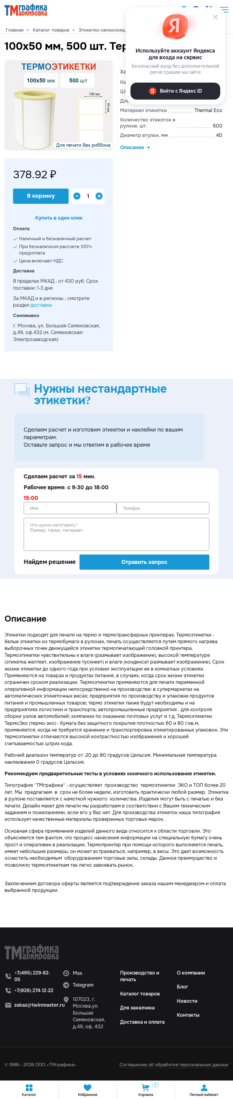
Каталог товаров (140, 994)
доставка (41, 305)
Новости (187, 1001)
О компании (191, 973)
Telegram (83, 985)
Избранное (87, 1094)
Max (77, 973)
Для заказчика (137, 1008)
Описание (132, 147)
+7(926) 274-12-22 (33, 990)
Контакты (188, 1015)
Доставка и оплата (142, 1022)
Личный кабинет (204, 1094)
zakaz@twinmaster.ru (39, 1005)
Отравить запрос (144, 562)
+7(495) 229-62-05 (32, 976)
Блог (182, 987)
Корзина (147, 1090)
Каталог (29, 1094)
